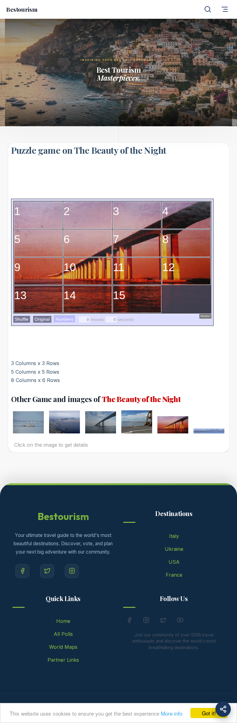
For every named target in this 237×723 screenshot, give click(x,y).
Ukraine (174, 549)
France (174, 575)
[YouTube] (180, 621)
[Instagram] (72, 571)
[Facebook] (22, 571)
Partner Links (63, 660)
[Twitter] (47, 571)
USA (174, 562)
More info (171, 713)
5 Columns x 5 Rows (35, 372)
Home (63, 621)
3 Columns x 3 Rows (35, 363)
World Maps (63, 647)
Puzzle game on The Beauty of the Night (88, 150)
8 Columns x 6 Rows (35, 380)
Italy (174, 536)
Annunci (205, 316)
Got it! (209, 713)
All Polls (63, 634)
